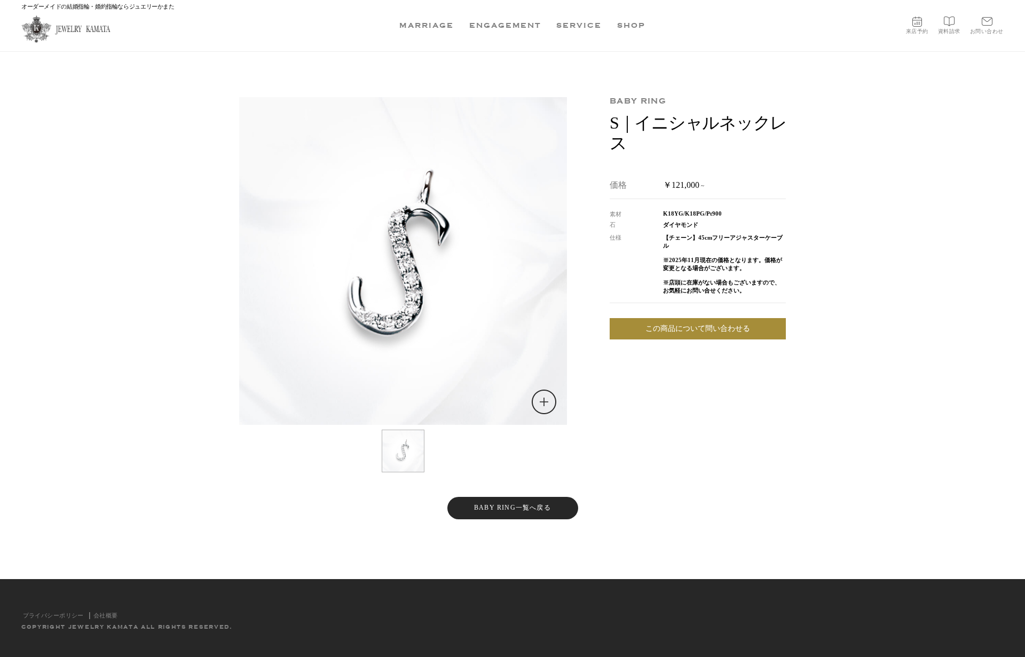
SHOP (631, 25)
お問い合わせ (987, 31)
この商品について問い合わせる (697, 328)
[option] (403, 261)
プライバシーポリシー (53, 615)
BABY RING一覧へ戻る (512, 507)
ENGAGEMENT (505, 25)
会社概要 (105, 615)
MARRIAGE (426, 25)
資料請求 (949, 31)
